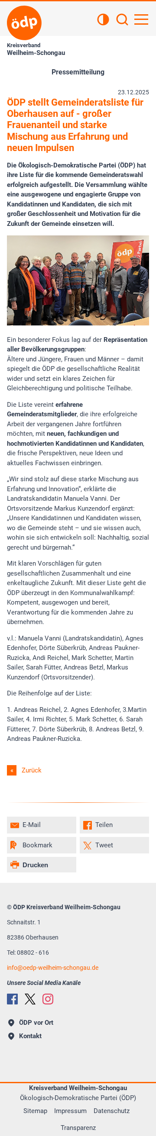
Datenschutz (112, 1111)
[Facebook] (12, 999)
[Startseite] (24, 23)
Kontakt (30, 1036)
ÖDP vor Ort (36, 1023)
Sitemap (35, 1111)
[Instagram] (47, 999)
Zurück (32, 770)
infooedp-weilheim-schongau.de (52, 967)
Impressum (70, 1111)
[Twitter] (30, 999)
